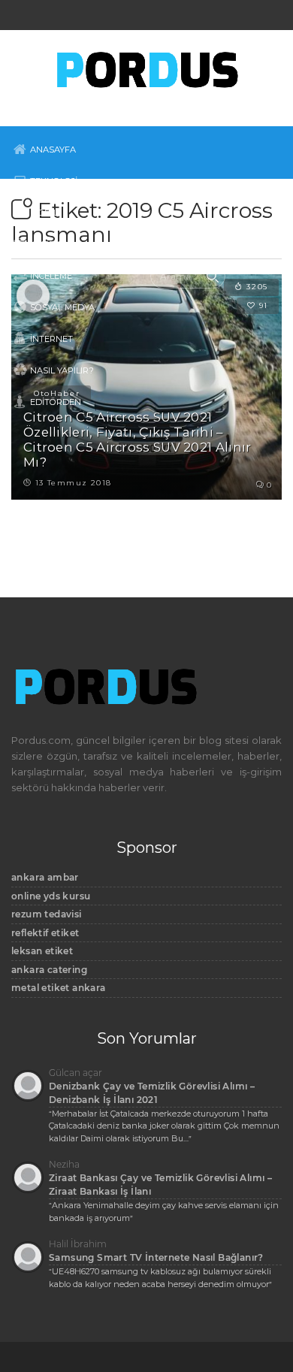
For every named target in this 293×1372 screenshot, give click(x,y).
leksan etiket (42, 950)
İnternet (51, 339)
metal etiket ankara (58, 987)
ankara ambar (45, 877)
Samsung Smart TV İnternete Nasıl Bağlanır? (156, 1257)
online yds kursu (50, 896)
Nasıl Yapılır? (62, 370)
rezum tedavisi (46, 914)
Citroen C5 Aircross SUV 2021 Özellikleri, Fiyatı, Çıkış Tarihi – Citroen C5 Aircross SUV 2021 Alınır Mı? (137, 439)
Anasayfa (53, 149)
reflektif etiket (45, 932)
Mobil (44, 212)
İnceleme (51, 275)
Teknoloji (53, 181)
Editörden (55, 402)
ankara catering (49, 969)
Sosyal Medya (62, 307)
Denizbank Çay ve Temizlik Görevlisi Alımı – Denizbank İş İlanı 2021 (152, 1092)
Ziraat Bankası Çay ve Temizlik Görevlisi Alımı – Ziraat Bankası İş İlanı (160, 1184)
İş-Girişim (51, 244)
